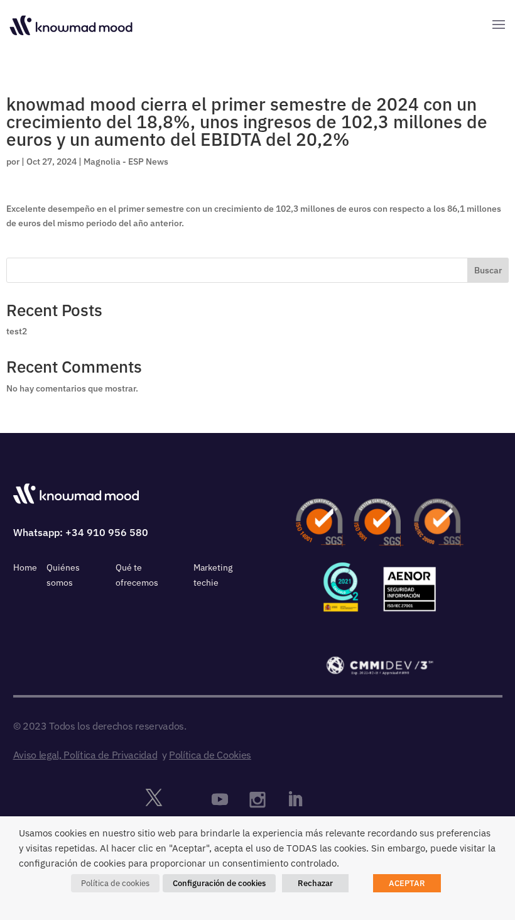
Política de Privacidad (110, 754)
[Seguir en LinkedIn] (295, 799)
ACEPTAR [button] (407, 883)
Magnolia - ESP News (126, 161)
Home (25, 567)
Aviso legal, (37, 754)
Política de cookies (115, 883)
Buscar (488, 270)
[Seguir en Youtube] (219, 799)
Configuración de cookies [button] (219, 883)
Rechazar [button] (315, 883)
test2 (16, 331)
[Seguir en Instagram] (257, 799)
